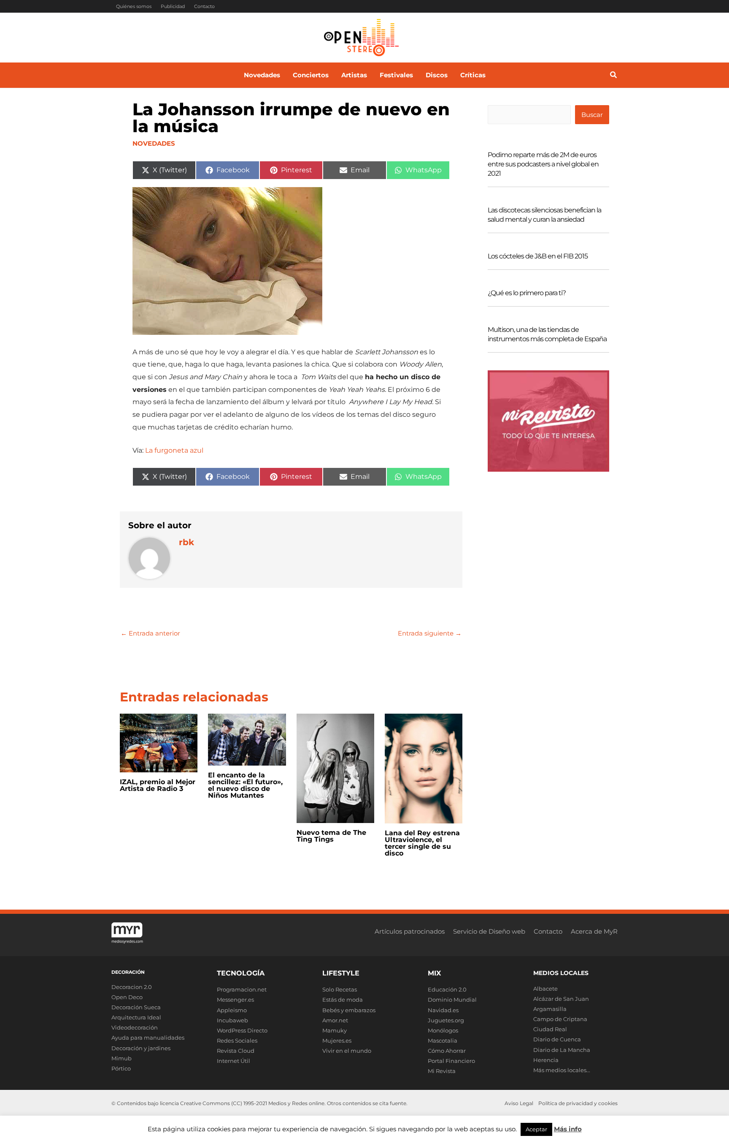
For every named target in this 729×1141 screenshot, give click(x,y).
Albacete (545, 988)
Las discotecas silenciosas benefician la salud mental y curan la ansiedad (544, 214)
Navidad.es (443, 1010)
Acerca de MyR (594, 931)
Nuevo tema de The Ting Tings (331, 836)
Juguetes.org (446, 1020)
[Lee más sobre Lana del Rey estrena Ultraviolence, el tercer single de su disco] (423, 768)
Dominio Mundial (452, 999)
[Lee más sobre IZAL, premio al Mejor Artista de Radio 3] (158, 743)
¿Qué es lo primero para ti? (527, 293)
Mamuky (334, 1030)
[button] (614, 76)
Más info (568, 1129)
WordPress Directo (242, 1030)
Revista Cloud (235, 1050)
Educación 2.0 (447, 989)
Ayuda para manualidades (147, 1037)
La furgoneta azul (174, 450)
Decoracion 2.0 (131, 986)
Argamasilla (550, 1008)
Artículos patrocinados (410, 931)
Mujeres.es (336, 1040)
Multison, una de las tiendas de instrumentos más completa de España (547, 334)
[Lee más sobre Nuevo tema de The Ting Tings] (335, 768)
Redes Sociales (237, 1040)
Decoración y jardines (140, 1048)
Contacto (204, 6)
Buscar (592, 115)
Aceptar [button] (536, 1129)
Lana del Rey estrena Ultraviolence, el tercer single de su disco (422, 843)
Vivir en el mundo (346, 1050)
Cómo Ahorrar (447, 1050)
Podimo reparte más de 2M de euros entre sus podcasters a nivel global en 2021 (543, 164)
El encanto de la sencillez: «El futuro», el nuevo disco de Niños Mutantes (245, 785)
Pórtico (121, 1068)
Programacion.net (242, 989)
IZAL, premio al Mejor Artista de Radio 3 (157, 785)
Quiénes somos (133, 6)
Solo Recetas (339, 989)
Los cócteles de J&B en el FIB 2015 (538, 256)
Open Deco (127, 997)
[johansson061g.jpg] (227, 260)
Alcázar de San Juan (561, 998)
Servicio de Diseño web (489, 931)
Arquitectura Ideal (136, 1017)
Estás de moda (342, 999)
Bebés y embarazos (348, 1010)
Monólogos (443, 1030)
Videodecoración (134, 1027)
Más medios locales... (561, 1070)
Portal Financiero (451, 1060)
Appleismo (232, 1010)
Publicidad (173, 6)
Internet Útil (233, 1060)
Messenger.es (235, 999)
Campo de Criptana (560, 1019)
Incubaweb (232, 1020)
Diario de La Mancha (561, 1049)
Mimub (121, 1058)
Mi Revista (442, 1071)
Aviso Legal (519, 1103)
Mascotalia (442, 1040)
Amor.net (335, 1020)
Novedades (153, 143)
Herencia (546, 1060)
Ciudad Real (550, 1029)
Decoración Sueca (136, 1007)
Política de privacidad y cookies (578, 1103)
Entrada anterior (150, 633)
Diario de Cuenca (557, 1039)
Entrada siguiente (430, 633)
